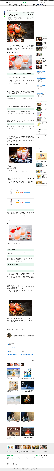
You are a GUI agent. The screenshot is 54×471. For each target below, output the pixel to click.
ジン (31, 5)
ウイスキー (19, 5)
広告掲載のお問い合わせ (23, 468)
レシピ (34, 4)
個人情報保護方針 (27, 468)
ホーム (10, 4)
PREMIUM (40, 4)
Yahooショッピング (26, 192)
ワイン (16, 5)
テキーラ (36, 5)
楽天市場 (21, 192)
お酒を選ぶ (15, 4)
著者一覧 (15, 468)
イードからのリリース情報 (34, 468)
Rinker (19, 200)
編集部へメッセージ (18, 468)
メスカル (8, 464)
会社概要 (30, 468)
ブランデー (22, 5)
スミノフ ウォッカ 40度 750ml (20, 199)
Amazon (17, 192)
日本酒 (7, 5)
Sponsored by (29, 360)
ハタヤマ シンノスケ (17, 334)
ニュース (28, 4)
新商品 (27, 458)
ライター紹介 (42, 457)
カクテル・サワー (44, 5)
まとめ (19, 458)
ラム (29, 5)
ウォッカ (34, 5)
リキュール (25, 5)
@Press (38, 468)
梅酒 (27, 5)
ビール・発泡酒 (12, 5)
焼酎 (9, 5)
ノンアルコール (39, 5)
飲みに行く (21, 4)
